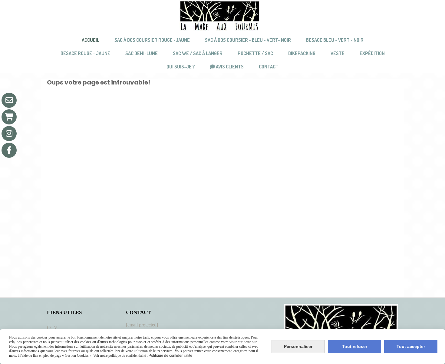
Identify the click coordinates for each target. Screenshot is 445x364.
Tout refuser (354, 346)
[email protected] (142, 324)
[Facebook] (9, 150)
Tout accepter (411, 346)
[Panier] (9, 116)
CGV (52, 327)
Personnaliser (298, 346)
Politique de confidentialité (170, 355)
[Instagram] (9, 133)
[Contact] (9, 100)
